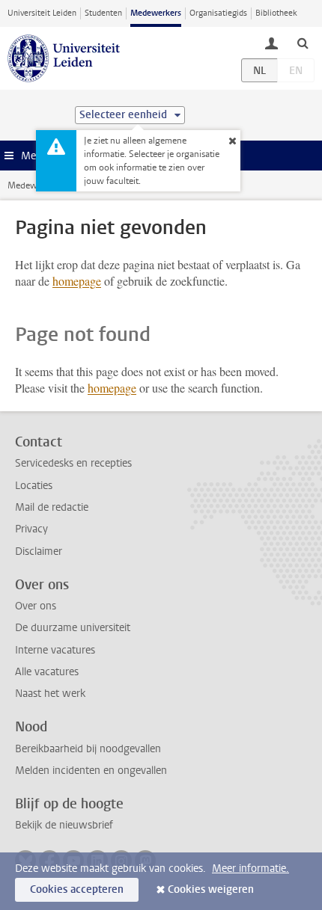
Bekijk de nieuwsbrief (64, 825)
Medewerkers (155, 13)
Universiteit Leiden (41, 13)
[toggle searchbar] (303, 43)
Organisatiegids (218, 13)
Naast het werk (50, 693)
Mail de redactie (51, 507)
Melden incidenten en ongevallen (91, 770)
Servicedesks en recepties (73, 463)
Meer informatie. (250, 868)
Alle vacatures (47, 672)
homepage (76, 281)
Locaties (33, 486)
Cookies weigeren (211, 889)
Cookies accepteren (77, 889)
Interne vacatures (55, 650)
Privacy (31, 529)
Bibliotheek (276, 13)
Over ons (35, 606)
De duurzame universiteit (72, 628)
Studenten (103, 13)
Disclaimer (38, 551)
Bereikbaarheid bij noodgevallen (88, 749)
